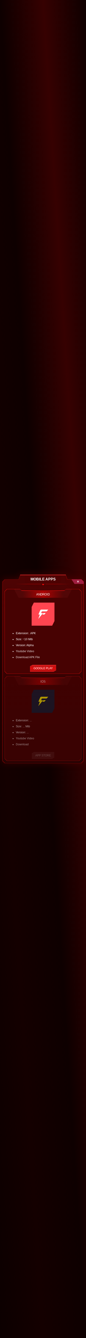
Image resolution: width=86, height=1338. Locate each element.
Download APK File (28, 657)
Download (22, 744)
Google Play (43, 668)
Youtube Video (25, 651)
